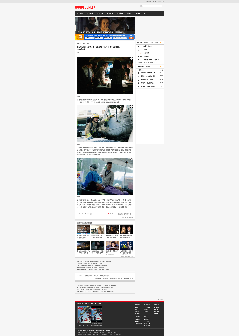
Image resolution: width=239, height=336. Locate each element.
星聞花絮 (100, 13)
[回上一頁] (85, 214)
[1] (110, 213)
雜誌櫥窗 (110, 13)
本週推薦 (148, 67)
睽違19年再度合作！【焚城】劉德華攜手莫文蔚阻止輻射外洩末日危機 (95, 291)
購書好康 (137, 321)
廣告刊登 (79, 331)
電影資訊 (80, 13)
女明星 (146, 311)
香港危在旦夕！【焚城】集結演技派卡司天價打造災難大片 (92, 289)
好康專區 (120, 13)
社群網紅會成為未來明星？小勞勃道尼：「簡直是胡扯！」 (92, 267)
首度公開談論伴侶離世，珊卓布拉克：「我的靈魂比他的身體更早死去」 (97, 252)
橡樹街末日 (146, 53)
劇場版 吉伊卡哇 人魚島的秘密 (151, 60)
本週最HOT (141, 67)
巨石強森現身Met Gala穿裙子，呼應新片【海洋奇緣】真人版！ (93, 269)
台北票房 (139, 43)
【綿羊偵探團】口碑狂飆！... (148, 79)
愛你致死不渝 (146, 56)
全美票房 (146, 43)
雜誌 (86, 303)
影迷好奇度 (147, 323)
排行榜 (129, 13)
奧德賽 (145, 49)
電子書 (91, 303)
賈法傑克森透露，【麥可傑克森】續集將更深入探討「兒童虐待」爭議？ (83, 252)
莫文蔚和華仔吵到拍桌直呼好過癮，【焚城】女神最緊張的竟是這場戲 (95, 287)
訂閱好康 (137, 319)
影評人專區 (156, 311)
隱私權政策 (92, 331)
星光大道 (90, 13)
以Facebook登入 (159, 1)
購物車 (138, 13)
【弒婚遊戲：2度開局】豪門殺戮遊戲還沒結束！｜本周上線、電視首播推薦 (96, 285)
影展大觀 (156, 309)
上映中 (136, 309)
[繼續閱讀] (124, 214)
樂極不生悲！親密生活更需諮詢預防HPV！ (83, 236)
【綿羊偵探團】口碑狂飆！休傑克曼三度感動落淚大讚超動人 (93, 265)
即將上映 (137, 311)
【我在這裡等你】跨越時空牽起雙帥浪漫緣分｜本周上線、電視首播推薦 (112, 278)
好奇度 (151, 43)
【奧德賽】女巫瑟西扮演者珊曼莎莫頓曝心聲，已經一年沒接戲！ (112, 236)
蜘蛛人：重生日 (147, 46)
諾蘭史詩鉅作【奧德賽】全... (148, 72)
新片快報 (137, 313)
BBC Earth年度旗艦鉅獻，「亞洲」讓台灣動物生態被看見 (94, 276)
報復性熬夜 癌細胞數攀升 (112, 252)
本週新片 (137, 307)
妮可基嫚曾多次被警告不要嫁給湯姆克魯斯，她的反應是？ (126, 236)
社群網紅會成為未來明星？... (148, 83)
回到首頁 (148, 1)
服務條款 (85, 331)
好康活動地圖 (138, 323)
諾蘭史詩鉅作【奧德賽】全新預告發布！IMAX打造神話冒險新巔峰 (94, 261)
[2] (112, 213)
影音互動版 (98, 303)
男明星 (146, 309)
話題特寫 (156, 313)
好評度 (157, 43)
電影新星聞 (86, 44)
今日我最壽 (147, 307)
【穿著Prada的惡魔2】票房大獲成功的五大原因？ (90, 263)
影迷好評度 (147, 325)
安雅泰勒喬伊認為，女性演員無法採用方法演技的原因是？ (97, 236)
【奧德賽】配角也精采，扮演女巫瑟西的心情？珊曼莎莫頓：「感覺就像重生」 (108, 32)
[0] (108, 213)
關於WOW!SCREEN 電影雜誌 (103, 331)
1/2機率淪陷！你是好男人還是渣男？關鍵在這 (126, 252)
